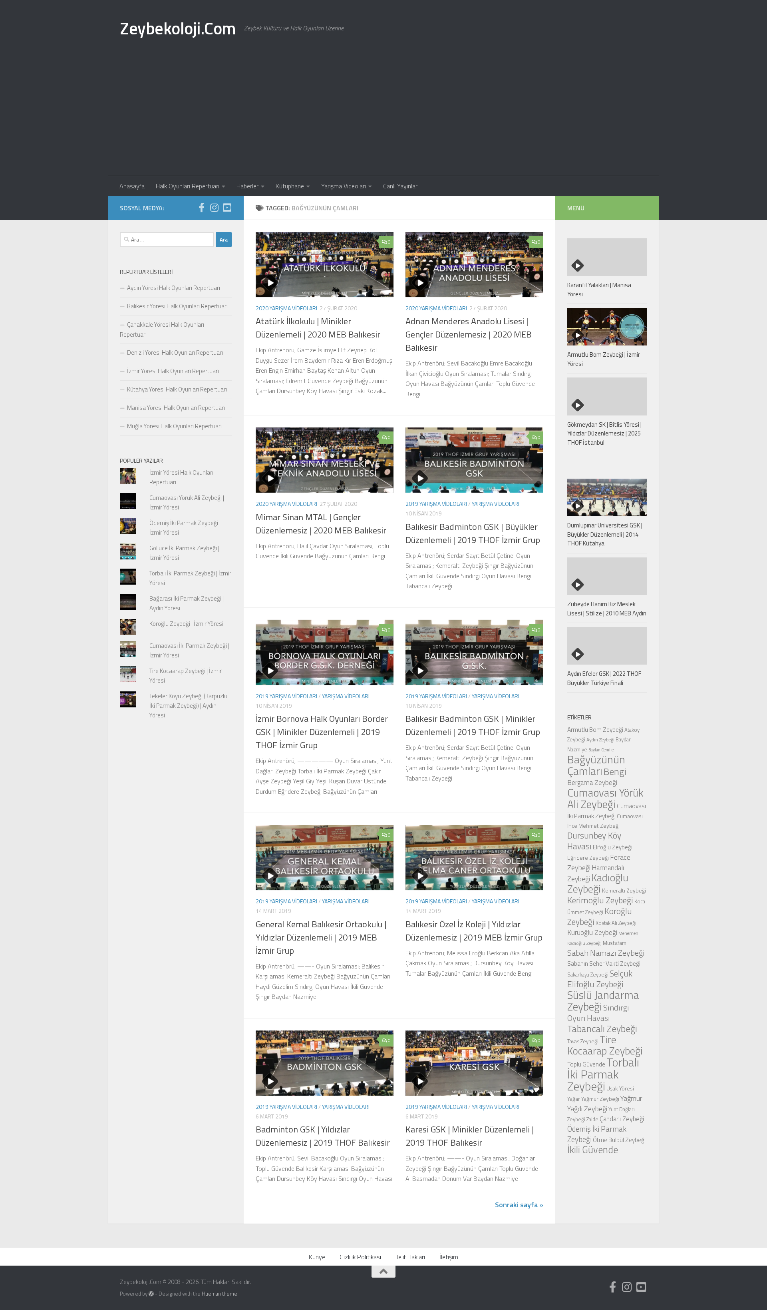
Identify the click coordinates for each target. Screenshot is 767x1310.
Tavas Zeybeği (582, 1041)
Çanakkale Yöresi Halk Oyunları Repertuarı (162, 329)
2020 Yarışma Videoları (286, 308)
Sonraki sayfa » (519, 1204)
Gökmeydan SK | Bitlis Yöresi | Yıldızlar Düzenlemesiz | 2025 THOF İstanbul (604, 433)
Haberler (247, 186)
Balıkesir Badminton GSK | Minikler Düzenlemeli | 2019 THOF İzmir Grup (472, 725)
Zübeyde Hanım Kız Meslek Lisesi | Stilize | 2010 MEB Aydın (606, 608)
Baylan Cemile (601, 750)
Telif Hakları (410, 1257)
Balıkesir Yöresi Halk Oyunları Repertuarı (177, 306)
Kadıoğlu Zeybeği (597, 883)
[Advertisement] (383, 116)
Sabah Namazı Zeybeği (606, 953)
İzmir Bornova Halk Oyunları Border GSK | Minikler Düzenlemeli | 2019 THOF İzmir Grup (322, 732)
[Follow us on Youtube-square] (227, 207)
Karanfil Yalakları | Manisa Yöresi (599, 289)
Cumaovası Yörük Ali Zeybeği (605, 798)
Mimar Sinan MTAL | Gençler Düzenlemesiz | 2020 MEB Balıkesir (321, 523)
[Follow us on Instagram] (214, 207)
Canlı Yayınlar (400, 186)
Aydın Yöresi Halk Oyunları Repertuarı (173, 287)
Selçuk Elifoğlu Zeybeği (599, 978)
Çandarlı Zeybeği (622, 1119)
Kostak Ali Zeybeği (616, 923)
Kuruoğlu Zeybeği (592, 932)
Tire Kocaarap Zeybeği (604, 1045)
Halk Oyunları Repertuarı (187, 186)
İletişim (448, 1257)
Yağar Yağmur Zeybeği (593, 1098)
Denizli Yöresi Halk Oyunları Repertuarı (175, 352)
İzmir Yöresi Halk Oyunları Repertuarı (173, 370)
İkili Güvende (592, 1149)
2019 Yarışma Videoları (436, 503)
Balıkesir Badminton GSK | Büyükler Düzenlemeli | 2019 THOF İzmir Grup (472, 533)
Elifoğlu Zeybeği (612, 847)
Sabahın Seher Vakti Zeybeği (603, 963)
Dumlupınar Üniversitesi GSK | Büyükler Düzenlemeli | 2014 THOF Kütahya (604, 534)
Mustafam (614, 943)
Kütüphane (290, 186)
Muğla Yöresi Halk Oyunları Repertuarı (174, 426)
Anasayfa (132, 186)
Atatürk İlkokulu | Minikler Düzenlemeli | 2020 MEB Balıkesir (318, 327)
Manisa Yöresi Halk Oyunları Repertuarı (176, 407)
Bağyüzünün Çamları (596, 765)
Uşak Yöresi (620, 1088)
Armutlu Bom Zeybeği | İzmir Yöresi (603, 359)
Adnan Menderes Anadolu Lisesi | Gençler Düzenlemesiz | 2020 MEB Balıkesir (468, 334)
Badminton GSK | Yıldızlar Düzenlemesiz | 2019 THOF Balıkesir (323, 1135)
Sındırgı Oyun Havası (598, 1012)
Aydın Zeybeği (600, 739)
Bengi (615, 771)
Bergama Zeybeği (592, 782)
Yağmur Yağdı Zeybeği (604, 1103)
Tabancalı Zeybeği (602, 1028)
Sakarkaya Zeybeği (587, 975)
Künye (317, 1257)
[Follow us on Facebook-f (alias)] (201, 207)
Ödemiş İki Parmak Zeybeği (596, 1134)
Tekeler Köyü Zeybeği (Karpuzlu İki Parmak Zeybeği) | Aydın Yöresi (188, 705)
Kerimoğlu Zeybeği (600, 900)
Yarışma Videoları (343, 186)
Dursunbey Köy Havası (594, 841)
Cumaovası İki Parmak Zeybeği (606, 811)
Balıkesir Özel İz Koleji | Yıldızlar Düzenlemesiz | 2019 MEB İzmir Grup (473, 930)
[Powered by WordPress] (151, 1293)
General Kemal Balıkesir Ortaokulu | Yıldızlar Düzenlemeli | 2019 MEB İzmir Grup (321, 937)
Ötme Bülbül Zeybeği (619, 1139)
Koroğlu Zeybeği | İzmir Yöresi (186, 623)
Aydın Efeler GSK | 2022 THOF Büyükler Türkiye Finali (604, 678)
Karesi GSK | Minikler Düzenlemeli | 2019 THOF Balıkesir (469, 1135)
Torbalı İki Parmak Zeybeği (603, 1074)
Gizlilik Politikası (360, 1257)
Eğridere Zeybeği (588, 857)
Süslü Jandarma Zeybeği (603, 1000)
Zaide (592, 1119)
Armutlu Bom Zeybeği (595, 729)
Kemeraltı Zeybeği (624, 890)
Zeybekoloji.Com (178, 28)
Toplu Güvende (586, 1064)
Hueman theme (219, 1294)
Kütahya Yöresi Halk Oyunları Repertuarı (177, 389)
